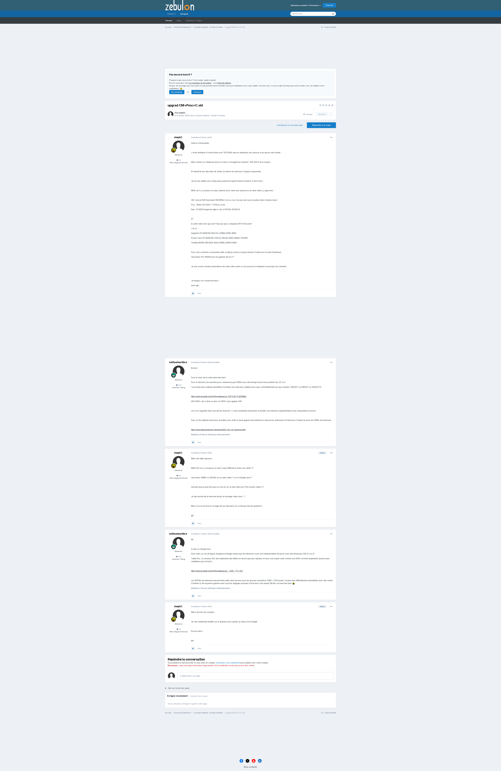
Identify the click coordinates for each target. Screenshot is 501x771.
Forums (168, 20)
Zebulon (171, 14)
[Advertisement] (212, 50)
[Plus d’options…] (331, 137)
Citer (199, 293)
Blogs (179, 20)
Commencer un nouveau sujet (290, 125)
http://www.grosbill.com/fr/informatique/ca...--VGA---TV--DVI (217, 571)
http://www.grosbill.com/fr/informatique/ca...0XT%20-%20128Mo (218, 396)
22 (179, 160)
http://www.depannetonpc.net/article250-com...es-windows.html (218, 430)
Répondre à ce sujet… (191, 676)
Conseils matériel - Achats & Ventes (210, 115)
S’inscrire (329, 5)
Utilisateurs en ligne (194, 20)
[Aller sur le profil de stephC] (170, 114)
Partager (309, 114)
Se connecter (176, 92)
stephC (181, 113)
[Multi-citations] (193, 293)
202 (179, 385)
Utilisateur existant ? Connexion (305, 5)
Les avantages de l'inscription (200, 83)
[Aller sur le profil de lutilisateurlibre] (178, 371)
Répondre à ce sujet (321, 125)
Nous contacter (250, 767)
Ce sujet (323, 14)
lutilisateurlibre (178, 362)
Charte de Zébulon (224, 83)
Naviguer (184, 14)
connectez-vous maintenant (228, 663)
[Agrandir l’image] (294, 583)
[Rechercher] (333, 14)
